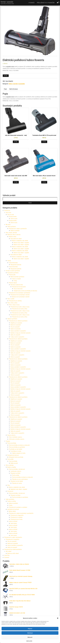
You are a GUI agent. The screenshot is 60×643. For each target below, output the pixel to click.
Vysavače (32, 2)
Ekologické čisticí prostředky (16, 457)
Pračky (10, 505)
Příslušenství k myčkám (16, 517)
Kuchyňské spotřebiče (13, 272)
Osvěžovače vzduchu (15, 471)
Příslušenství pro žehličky (15, 301)
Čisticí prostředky (11, 443)
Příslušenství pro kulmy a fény (19, 309)
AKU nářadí (8, 551)
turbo (12, 66)
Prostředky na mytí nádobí (15, 449)
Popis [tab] (5, 89)
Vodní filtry (7, 555)
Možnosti (30, 637)
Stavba (9, 260)
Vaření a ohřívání (13, 521)
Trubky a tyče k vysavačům (17, 337)
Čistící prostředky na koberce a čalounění (22, 477)
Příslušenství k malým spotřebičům (13, 537)
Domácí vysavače (7, 2)
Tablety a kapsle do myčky (18, 453)
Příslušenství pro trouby (16, 519)
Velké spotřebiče (11, 226)
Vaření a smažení (16, 279)
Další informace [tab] (13, 89)
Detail (5, 75)
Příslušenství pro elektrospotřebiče (13, 549)
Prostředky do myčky (15, 451)
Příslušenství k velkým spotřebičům (18, 228)
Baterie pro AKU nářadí (13, 553)
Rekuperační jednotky (15, 264)
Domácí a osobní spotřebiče (13, 270)
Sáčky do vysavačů (15, 335)
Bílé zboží (8, 224)
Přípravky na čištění (15, 473)
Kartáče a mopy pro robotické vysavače (20, 333)
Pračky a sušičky (11, 501)
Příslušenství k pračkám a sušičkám (18, 507)
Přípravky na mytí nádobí (16, 481)
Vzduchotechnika (13, 262)
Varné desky (13, 523)
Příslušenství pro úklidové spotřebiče (18, 321)
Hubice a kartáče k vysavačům (17, 84)
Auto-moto (8, 212)
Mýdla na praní (14, 463)
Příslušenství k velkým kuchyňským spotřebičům (21, 513)
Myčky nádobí (12, 511)
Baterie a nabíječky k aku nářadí (20, 240)
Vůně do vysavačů (15, 357)
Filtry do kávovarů (18, 288)
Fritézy (15, 280)
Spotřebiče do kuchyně (13, 509)
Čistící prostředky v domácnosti (17, 469)
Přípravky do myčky (17, 483)
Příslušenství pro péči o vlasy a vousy (19, 307)
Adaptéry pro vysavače (16, 323)
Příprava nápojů (13, 283)
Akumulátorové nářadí (15, 238)
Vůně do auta (13, 218)
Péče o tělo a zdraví (12, 303)
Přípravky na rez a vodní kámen (20, 479)
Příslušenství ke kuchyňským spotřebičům (19, 293)
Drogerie (8, 441)
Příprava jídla (12, 274)
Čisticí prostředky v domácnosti (17, 493)
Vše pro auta (10, 214)
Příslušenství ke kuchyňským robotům (20, 294)
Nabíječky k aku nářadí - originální (18, 489)
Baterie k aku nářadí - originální (21, 242)
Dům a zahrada (9, 465)
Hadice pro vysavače (12, 543)
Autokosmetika (12, 216)
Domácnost (7, 210)
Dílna (8, 485)
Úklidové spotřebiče (12, 319)
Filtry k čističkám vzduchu (15, 437)
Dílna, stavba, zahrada (11, 232)
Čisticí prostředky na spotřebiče (17, 447)
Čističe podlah (15, 475)
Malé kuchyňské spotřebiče (17, 276)
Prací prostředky (13, 461)
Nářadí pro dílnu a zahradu (13, 234)
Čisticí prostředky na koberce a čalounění (19, 445)
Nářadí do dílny (12, 236)
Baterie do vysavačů (15, 325)
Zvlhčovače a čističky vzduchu (16, 439)
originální (8, 66)
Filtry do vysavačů (15, 327)
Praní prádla (10, 459)
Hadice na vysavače (15, 329)
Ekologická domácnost (13, 455)
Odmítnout (30, 633)
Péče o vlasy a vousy (14, 305)
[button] (57, 618)
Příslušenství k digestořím (17, 515)
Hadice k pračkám (15, 230)
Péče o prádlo (10, 298)
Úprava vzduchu (11, 435)
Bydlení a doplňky (11, 467)
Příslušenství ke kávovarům (19, 287)
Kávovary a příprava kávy (16, 284)
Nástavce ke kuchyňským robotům (21, 297)
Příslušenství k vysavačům (45, 2)
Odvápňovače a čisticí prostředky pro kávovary (25, 290)
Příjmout (30, 628)
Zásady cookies (29, 640)
